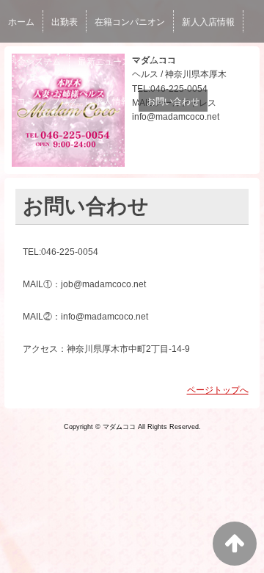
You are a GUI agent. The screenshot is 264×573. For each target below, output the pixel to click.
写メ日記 (217, 62)
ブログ (64, 101)
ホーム (21, 22)
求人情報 (112, 101)
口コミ (21, 101)
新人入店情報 (208, 22)
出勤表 (64, 22)
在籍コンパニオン (130, 22)
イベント (165, 62)
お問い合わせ (173, 101)
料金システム (34, 62)
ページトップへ (218, 390)
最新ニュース (104, 62)
